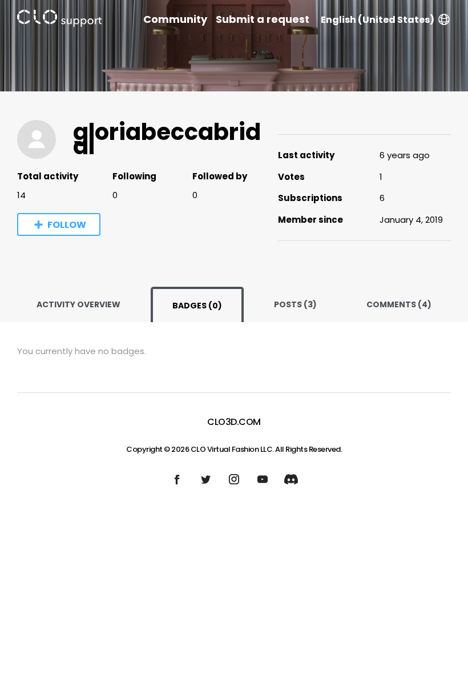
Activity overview (78, 304)
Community (175, 19)
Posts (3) (295, 304)
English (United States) (377, 19)
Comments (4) (398, 304)
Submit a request (262, 19)
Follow (66, 224)
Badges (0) (197, 305)
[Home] (59, 20)
